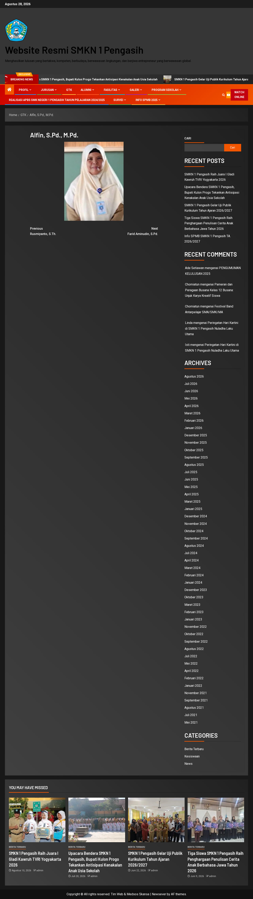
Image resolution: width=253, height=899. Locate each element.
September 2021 (196, 700)
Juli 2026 (190, 384)
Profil (23, 89)
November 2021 (195, 693)
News (188, 764)
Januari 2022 (193, 686)
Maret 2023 (192, 605)
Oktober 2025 (193, 450)
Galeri (134, 89)
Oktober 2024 (193, 531)
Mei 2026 (191, 398)
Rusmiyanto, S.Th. (43, 231)
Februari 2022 (194, 678)
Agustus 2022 (194, 649)
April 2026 (191, 406)
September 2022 (196, 641)
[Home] (9, 90)
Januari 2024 (193, 582)
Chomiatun (192, 306)
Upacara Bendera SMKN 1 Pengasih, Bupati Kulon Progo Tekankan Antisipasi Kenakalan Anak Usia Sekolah (211, 192)
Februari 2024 (194, 575)
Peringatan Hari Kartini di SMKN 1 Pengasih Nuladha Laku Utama (211, 328)
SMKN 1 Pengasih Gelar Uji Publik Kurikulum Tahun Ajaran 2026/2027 (195, 79)
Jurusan (47, 89)
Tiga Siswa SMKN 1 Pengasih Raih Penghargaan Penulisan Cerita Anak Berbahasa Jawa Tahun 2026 (208, 223)
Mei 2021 (191, 722)
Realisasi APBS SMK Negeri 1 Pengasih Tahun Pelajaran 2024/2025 (57, 100)
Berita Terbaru (194, 749)
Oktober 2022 (193, 634)
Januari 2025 (193, 509)
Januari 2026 (193, 428)
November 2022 (195, 627)
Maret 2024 (192, 568)
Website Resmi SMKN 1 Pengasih (74, 50)
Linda (189, 323)
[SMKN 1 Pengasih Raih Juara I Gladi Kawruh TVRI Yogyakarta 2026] (37, 820)
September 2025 (196, 457)
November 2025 (195, 442)
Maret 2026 (192, 413)
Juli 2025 (190, 472)
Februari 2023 (194, 612)
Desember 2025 (195, 435)
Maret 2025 (192, 501)
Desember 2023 (195, 590)
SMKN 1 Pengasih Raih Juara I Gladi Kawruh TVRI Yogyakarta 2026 (35, 858)
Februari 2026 (194, 420)
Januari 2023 (193, 619)
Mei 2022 (191, 663)
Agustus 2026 (194, 376)
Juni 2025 (191, 479)
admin (39, 870)
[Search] (223, 95)
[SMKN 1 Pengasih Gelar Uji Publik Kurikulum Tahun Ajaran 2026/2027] (156, 820)
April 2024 (191, 560)
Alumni (86, 89)
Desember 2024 (195, 516)
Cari (187, 138)
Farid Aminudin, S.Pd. (142, 231)
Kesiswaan (192, 756)
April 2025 (191, 494)
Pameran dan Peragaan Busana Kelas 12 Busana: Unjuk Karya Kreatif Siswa (209, 290)
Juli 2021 (190, 715)
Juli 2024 (190, 553)
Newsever (159, 894)
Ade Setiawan (194, 268)
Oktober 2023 (193, 597)
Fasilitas (110, 89)
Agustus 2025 (194, 465)
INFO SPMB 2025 (147, 100)
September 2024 (196, 538)
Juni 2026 (191, 391)
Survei (118, 100)
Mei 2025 (191, 487)
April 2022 (191, 671)
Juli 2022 (190, 656)
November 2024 (195, 524)
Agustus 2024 (194, 546)
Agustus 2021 (194, 708)
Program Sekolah (165, 89)
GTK (69, 89)
